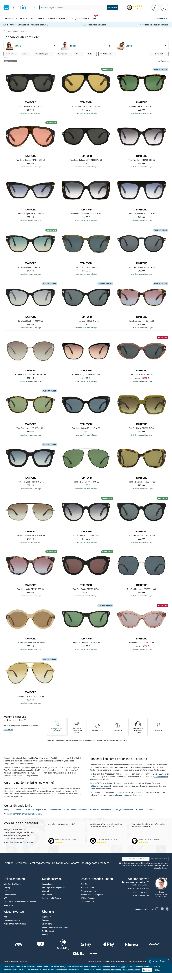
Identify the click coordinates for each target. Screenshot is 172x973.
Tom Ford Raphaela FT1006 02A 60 (141, 589)
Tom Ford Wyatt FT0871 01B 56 (30, 214)
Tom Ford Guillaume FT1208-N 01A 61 (86, 160)
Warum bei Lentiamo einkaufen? (55, 927)
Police (27, 809)
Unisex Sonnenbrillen (145, 809)
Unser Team (47, 924)
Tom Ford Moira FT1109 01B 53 (86, 536)
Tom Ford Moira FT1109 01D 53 (141, 536)
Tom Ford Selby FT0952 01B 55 (141, 160)
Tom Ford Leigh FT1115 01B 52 (30, 482)
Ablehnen (157, 970)
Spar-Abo (84, 884)
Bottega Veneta (39, 809)
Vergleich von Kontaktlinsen (15, 924)
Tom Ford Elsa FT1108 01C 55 (30, 321)
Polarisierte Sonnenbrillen (100, 809)
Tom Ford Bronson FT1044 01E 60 (86, 106)
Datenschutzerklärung (111, 969)
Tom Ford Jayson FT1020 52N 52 (30, 428)
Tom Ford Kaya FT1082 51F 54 (141, 428)
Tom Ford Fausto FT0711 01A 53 (30, 106)
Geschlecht (9, 54)
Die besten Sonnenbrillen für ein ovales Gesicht (23, 814)
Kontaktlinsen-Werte (11, 920)
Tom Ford (8, 61)
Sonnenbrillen (13, 31)
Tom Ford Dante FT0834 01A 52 (141, 267)
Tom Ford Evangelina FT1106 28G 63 (30, 375)
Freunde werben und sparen (92, 894)
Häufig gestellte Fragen (51, 898)
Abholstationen (10, 894)
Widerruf (45, 891)
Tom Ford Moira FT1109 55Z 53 (30, 589)
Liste (123, 966)
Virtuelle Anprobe (160, 961)
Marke (24, 54)
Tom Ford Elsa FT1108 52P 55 (30, 267)
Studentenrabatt (87, 901)
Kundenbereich (48, 884)
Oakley (6, 809)
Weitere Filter (107, 54)
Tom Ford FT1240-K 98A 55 (86, 267)
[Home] (4, 31)
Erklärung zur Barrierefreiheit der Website (20, 901)
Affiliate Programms (89, 898)
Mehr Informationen (131, 969)
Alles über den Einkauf (12, 884)
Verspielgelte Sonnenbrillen (75, 809)
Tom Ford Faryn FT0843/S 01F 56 (86, 375)
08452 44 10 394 (142, 892)
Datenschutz (9, 905)
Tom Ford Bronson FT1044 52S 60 (30, 160)
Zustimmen (147, 970)
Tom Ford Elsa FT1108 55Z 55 (141, 321)
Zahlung (7, 887)
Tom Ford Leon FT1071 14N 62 (86, 482)
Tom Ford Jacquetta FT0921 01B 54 (86, 214)
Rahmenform (63, 54)
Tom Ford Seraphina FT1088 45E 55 (30, 643)
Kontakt (45, 934)
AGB (5, 898)
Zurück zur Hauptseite (11, 961)
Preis (78, 54)
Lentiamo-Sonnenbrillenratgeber (129, 795)
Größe (90, 54)
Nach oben (23, 961)
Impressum (46, 917)
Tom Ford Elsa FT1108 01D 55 (86, 321)
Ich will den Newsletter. (159, 859)
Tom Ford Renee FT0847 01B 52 (141, 214)
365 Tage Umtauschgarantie (53, 887)
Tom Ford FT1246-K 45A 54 (141, 375)
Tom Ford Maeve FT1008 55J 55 (141, 482)
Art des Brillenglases (42, 54)
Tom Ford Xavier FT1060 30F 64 (30, 696)
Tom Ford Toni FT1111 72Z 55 (141, 643)
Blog (5, 917)
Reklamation (47, 894)
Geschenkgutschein (88, 891)
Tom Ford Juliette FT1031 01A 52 (86, 428)
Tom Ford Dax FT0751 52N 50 (141, 106)
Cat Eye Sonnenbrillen (124, 809)
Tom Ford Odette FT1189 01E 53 (86, 589)
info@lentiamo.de (142, 895)
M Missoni (17, 809)
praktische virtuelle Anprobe (101, 786)
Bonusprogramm (87, 887)
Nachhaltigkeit (48, 931)
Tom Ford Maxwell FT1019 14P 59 (30, 536)
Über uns (45, 920)
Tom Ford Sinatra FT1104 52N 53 (86, 643)
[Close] (168, 959)
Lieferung (7, 891)
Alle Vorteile (8, 729)
